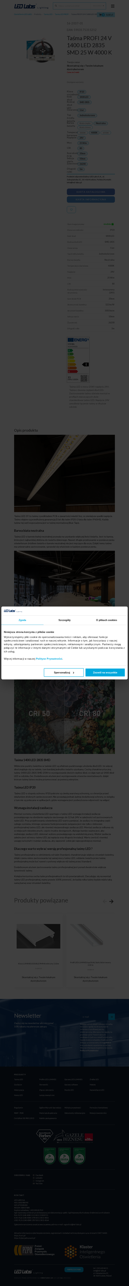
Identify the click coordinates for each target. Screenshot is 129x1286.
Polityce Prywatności (49, 658)
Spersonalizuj (62, 672)
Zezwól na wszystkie (105, 672)
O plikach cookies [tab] (106, 619)
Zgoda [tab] (22, 619)
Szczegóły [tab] (64, 619)
